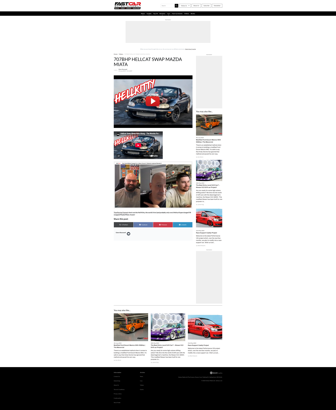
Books (193, 14)
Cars (168, 14)
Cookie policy (117, 398)
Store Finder (117, 402)
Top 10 (155, 14)
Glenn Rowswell (122, 69)
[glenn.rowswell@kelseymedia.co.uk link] (128, 233)
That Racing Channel (121, 212)
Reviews (162, 14)
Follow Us (184, 5)
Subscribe (206, 5)
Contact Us (117, 376)
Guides (149, 14)
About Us (196, 5)
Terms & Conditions (119, 389)
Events (142, 389)
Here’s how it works (190, 49)
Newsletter (217, 5)
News (143, 14)
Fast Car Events (177, 14)
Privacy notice (118, 394)
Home (115, 54)
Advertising (117, 381)
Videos (186, 14)
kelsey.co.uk (219, 380)
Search (176, 6)
